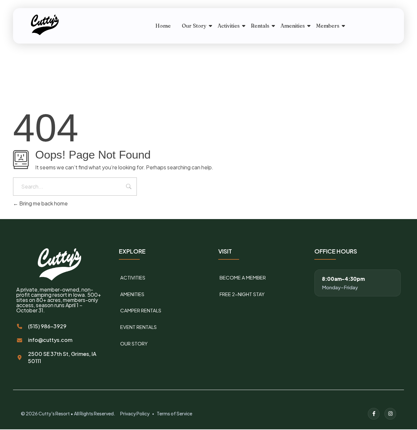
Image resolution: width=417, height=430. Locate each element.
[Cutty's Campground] (61, 25)
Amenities (292, 25)
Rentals (260, 25)
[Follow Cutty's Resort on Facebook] (374, 414)
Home (163, 25)
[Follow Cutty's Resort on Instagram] (390, 414)
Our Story (194, 25)
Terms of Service (174, 413)
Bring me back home (43, 203)
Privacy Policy (135, 413)
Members (327, 25)
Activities (229, 25)
